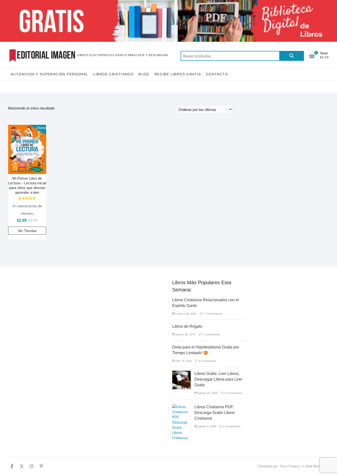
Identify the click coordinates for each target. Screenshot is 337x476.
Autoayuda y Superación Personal (49, 74)
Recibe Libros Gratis (177, 74)
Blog (144, 74)
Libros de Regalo (187, 326)
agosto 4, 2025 (206, 426)
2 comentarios (231, 426)
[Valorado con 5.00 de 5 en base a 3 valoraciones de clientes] (27, 198)
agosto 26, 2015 (185, 334)
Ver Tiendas (27, 230)
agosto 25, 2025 (207, 393)
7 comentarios (211, 334)
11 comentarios (213, 313)
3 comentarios (207, 361)
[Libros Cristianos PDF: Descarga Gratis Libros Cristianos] (181, 406)
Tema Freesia (289, 466)
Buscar (291, 56)
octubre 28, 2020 (185, 313)
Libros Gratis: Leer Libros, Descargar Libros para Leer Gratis (218, 379)
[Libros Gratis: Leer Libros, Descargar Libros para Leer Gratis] (181, 373)
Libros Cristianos (113, 74)
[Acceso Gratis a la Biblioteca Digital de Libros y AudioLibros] (168, 2)
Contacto (217, 74)
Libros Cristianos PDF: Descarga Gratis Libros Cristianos (214, 412)
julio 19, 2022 (183, 361)
